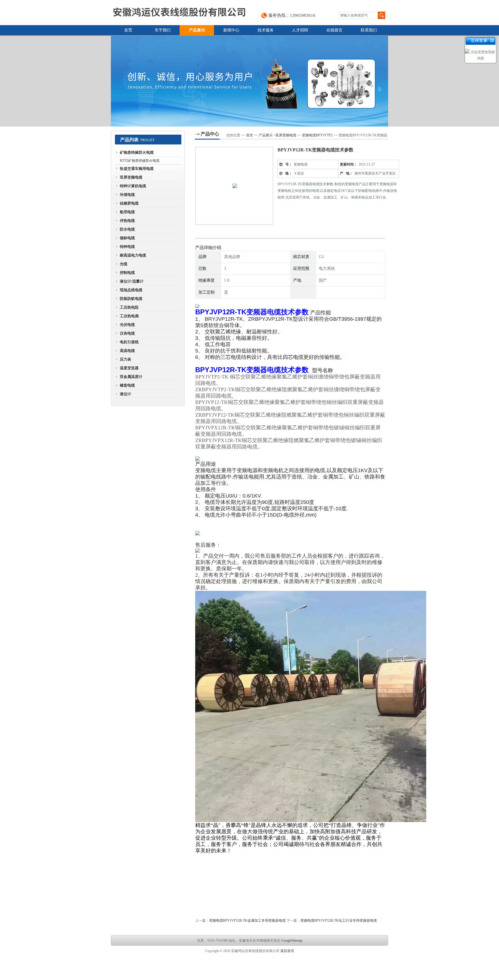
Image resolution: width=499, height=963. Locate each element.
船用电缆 (127, 212)
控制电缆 (127, 272)
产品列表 (129, 139)
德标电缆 (127, 238)
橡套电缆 (127, 385)
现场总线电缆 (131, 290)
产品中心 (210, 133)
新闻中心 (231, 30)
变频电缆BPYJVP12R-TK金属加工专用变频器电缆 (247, 921)
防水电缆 (127, 229)
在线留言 (334, 30)
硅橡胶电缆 (129, 203)
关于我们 (162, 30)
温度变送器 (129, 368)
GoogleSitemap (291, 940)
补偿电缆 (127, 194)
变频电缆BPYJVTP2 (317, 135)
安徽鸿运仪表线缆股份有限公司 (179, 12)
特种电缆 (127, 246)
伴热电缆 (127, 220)
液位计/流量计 (132, 281)
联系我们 (369, 30)
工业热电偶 (129, 316)
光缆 (123, 264)
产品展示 (197, 30)
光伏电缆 (127, 324)
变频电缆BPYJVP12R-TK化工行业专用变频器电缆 (338, 921)
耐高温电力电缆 (133, 255)
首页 (128, 30)
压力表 (125, 359)
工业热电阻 (129, 307)
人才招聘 (300, 30)
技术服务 (266, 30)
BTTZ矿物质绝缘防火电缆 (139, 161)
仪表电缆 (127, 333)
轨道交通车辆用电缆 (137, 168)
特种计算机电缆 (133, 186)
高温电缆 (127, 350)
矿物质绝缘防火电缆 (137, 152)
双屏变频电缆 (131, 177)
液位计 (125, 394)
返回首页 (287, 951)
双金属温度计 (131, 376)
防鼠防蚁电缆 (131, 298)
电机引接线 (129, 342)
